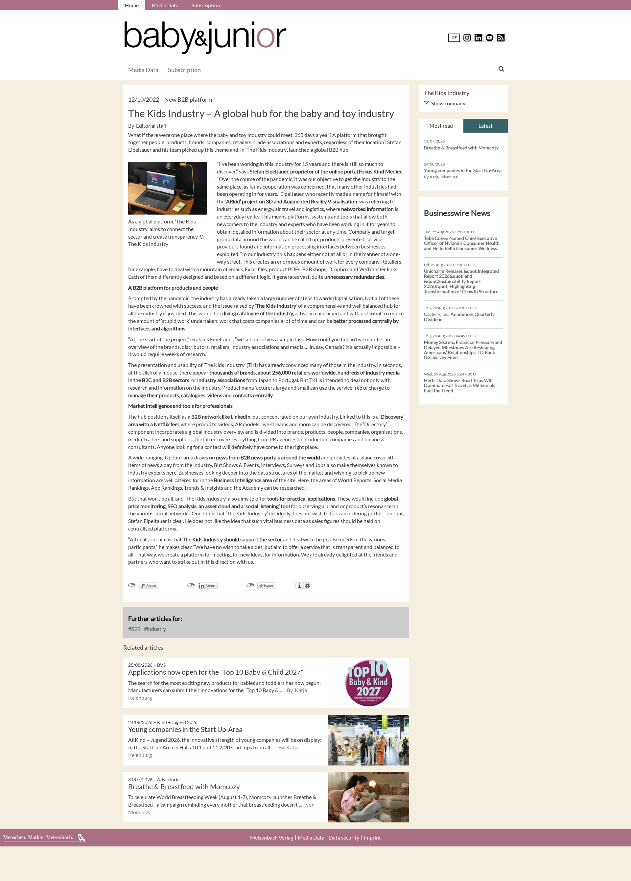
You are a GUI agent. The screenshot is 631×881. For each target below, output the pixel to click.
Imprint (372, 837)
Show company (448, 103)
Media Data (165, 5)
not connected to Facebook (132, 585)
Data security (344, 837)
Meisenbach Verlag (271, 837)
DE (454, 37)
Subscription (206, 5)
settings (307, 585)
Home (132, 5)
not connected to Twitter (250, 585)
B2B (135, 629)
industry (156, 629)
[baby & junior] (205, 37)
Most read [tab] (441, 125)
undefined (191, 585)
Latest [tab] (486, 125)
